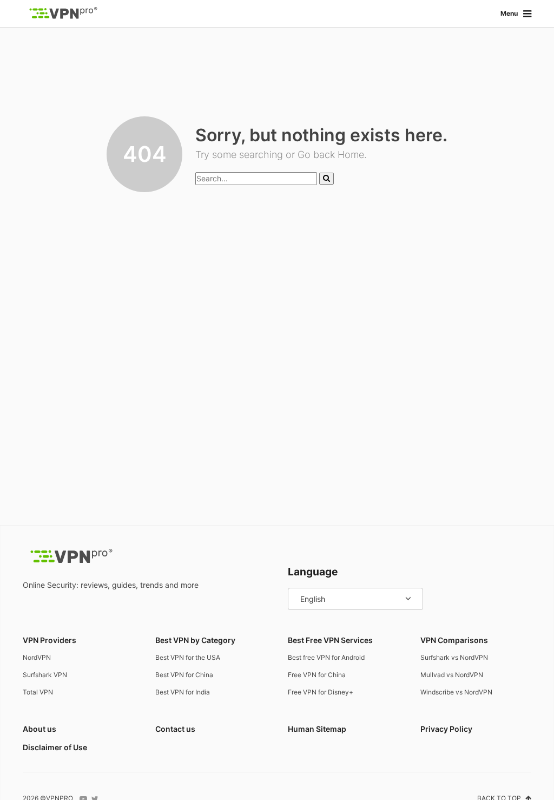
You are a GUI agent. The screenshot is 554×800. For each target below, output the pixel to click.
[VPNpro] (63, 13)
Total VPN (38, 692)
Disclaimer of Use (55, 747)
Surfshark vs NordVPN (454, 657)
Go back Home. (332, 154)
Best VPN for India (182, 692)
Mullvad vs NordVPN (451, 675)
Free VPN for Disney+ (320, 692)
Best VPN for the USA (187, 657)
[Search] (326, 179)
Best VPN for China (184, 675)
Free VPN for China (317, 675)
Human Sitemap (317, 728)
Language (313, 571)
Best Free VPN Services (330, 640)
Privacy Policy (446, 728)
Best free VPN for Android (326, 657)
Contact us (175, 728)
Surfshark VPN (45, 675)
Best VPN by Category (195, 640)
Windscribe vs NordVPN (456, 692)
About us (39, 728)
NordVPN (37, 657)
